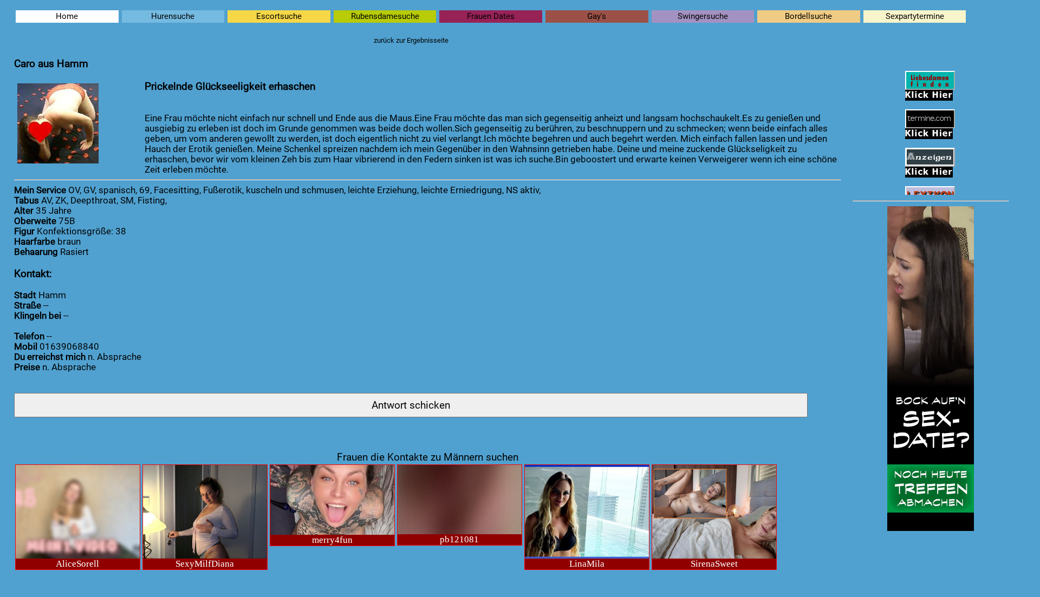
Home (67, 16)
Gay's (596, 16)
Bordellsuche (808, 16)
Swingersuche (703, 16)
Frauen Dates (491, 16)
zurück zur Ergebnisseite (411, 40)
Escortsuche (279, 16)
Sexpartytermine (915, 16)
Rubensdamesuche (385, 16)
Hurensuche (172, 16)
